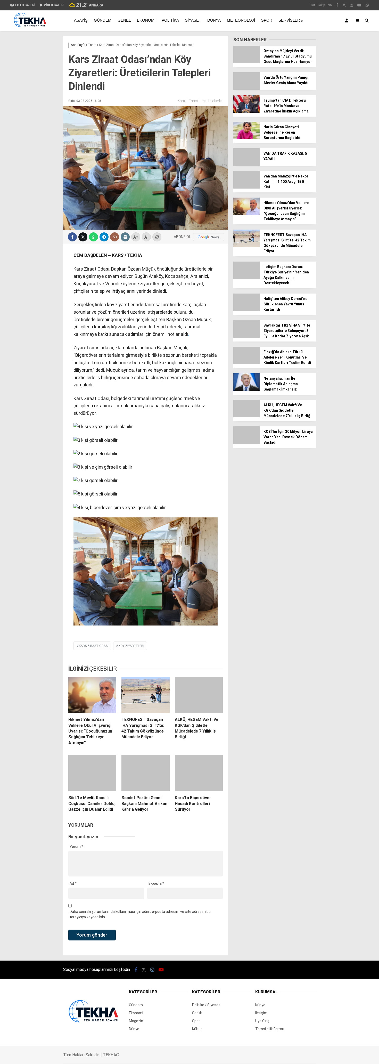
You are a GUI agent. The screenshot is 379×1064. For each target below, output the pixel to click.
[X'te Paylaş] (82, 236)
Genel (124, 20)
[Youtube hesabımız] (359, 5)
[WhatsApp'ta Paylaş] (93, 236)
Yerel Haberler (212, 101)
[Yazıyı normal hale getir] (156, 236)
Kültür (197, 1029)
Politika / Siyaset (206, 1005)
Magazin (136, 1021)
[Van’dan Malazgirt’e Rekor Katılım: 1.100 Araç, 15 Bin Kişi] (246, 187)
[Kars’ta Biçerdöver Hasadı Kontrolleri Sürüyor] (199, 773)
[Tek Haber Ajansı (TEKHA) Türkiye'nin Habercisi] (30, 29)
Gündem (102, 20)
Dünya (214, 20)
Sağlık (197, 1013)
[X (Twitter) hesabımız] (344, 5)
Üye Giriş (262, 1021)
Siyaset (193, 20)
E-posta (156, 883)
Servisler (289, 20)
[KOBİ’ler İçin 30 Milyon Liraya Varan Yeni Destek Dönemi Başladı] (246, 443)
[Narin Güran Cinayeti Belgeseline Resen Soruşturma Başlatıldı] (246, 138)
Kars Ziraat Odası (93, 646)
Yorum (76, 846)
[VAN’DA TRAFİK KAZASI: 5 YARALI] (246, 165)
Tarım (193, 101)
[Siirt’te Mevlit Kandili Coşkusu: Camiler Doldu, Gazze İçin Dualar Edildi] (92, 773)
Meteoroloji (241, 20)
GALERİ (25, 5)
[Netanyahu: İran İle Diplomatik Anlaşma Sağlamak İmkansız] (246, 389)
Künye (260, 1005)
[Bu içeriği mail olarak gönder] (114, 236)
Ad (73, 883)
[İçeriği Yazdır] (125, 236)
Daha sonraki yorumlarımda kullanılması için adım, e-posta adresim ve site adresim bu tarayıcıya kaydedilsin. (140, 914)
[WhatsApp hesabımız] (367, 5)
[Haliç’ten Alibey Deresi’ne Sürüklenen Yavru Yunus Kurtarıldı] (246, 310)
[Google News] (208, 237)
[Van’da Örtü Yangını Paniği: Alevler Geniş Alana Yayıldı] (246, 88)
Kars (181, 101)
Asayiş (81, 20)
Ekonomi (146, 20)
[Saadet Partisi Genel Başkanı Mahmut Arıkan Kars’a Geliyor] (145, 773)
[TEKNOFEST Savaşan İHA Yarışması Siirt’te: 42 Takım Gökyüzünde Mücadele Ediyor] (145, 695)
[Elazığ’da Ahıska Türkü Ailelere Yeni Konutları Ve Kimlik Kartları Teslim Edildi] (246, 363)
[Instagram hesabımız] (351, 5)
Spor (266, 20)
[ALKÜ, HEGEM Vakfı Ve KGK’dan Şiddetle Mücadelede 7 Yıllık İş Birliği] (199, 695)
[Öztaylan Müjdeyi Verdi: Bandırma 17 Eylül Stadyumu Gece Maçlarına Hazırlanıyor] (246, 62)
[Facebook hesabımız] (337, 5)
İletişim (261, 1013)
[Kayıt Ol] (347, 20)
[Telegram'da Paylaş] (104, 236)
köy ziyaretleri (131, 646)
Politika (170, 20)
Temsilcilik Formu (269, 1029)
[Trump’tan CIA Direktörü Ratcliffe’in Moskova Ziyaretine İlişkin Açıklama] (246, 111)
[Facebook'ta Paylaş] (72, 236)
